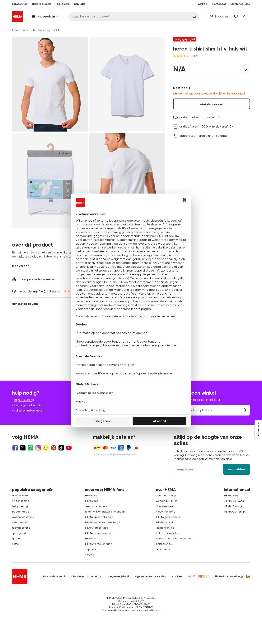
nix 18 (191, 576)
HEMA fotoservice (96, 527)
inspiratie (90, 549)
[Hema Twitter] (23, 447)
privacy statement (53, 576)
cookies (177, 576)
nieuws (89, 554)
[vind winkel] (244, 410)
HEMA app (91, 495)
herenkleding (41, 30)
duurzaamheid (165, 506)
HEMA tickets (93, 538)
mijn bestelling (24, 400)
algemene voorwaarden (150, 576)
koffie (15, 544)
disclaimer (77, 576)
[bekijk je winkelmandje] (245, 16)
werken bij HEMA (167, 501)
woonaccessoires (23, 517)
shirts (56, 30)
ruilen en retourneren (29, 410)
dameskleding (21, 495)
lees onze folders (96, 506)
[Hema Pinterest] (53, 447)
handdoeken (20, 522)
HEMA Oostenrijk (234, 511)
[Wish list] (236, 16)
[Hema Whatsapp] (30, 447)
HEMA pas (91, 501)
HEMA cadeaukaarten (99, 533)
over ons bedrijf (166, 495)
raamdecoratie (21, 527)
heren (26, 30)
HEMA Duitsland (234, 501)
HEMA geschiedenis (168, 517)
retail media (163, 549)
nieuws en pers (165, 511)
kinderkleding (20, 501)
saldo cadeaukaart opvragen (174, 538)
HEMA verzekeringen (98, 544)
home (15, 30)
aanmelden (236, 469)
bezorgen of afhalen (28, 405)
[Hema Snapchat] (46, 447)
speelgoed (19, 533)
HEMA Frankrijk (233, 506)
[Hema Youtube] (69, 447)
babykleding (20, 506)
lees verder (20, 266)
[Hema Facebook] (15, 447)
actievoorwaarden (167, 533)
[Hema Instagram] (38, 447)
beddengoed (20, 511)
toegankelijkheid (118, 576)
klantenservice (165, 527)
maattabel (180, 88)
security (96, 576)
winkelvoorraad (211, 104)
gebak (16, 538)
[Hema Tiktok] (61, 447)
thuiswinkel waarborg (229, 576)
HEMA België (232, 495)
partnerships (163, 544)
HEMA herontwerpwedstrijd (102, 522)
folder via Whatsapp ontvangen (105, 511)
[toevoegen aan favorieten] (245, 69)
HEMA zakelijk (165, 522)
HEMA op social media (99, 517)
